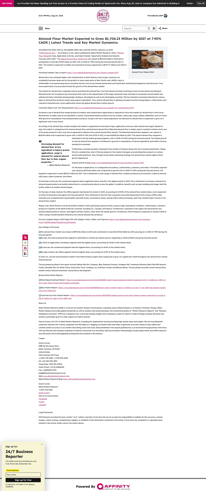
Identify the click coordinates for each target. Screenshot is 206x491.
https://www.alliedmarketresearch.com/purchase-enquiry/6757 (117, 163)
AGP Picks (7, 3)
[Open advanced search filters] (154, 28)
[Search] (148, 28)
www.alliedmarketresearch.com (56, 376)
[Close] (42, 444)
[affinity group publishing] (25, 248)
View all (200, 3)
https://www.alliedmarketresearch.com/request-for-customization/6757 (104, 108)
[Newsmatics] (25, 253)
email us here (44, 393)
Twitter (41, 402)
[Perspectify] (25, 243)
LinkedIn (42, 405)
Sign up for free (23, 480)
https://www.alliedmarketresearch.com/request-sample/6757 (92, 73)
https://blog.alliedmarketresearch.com (79, 379)
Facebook (43, 399)
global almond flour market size (74, 59)
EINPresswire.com (47, 53)
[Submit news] (25, 237)
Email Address (12, 470)
